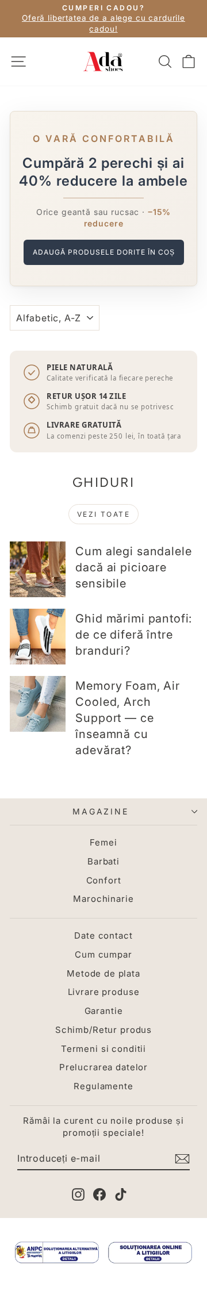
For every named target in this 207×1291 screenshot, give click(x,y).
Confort (103, 880)
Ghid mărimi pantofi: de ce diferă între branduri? (133, 635)
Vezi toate (103, 514)
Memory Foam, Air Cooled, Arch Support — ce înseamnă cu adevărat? (127, 718)
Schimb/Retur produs (103, 1029)
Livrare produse (104, 991)
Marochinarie (103, 898)
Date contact (103, 935)
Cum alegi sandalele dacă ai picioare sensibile (133, 567)
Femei (103, 842)
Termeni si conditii (103, 1048)
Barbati (103, 861)
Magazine (100, 811)
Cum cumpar (103, 954)
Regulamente (103, 1086)
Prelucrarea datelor (103, 1067)
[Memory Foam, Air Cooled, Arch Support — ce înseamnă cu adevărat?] (38, 704)
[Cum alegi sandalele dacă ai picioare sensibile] (38, 569)
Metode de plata (103, 973)
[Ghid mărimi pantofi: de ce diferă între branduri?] (38, 636)
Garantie (104, 1010)
